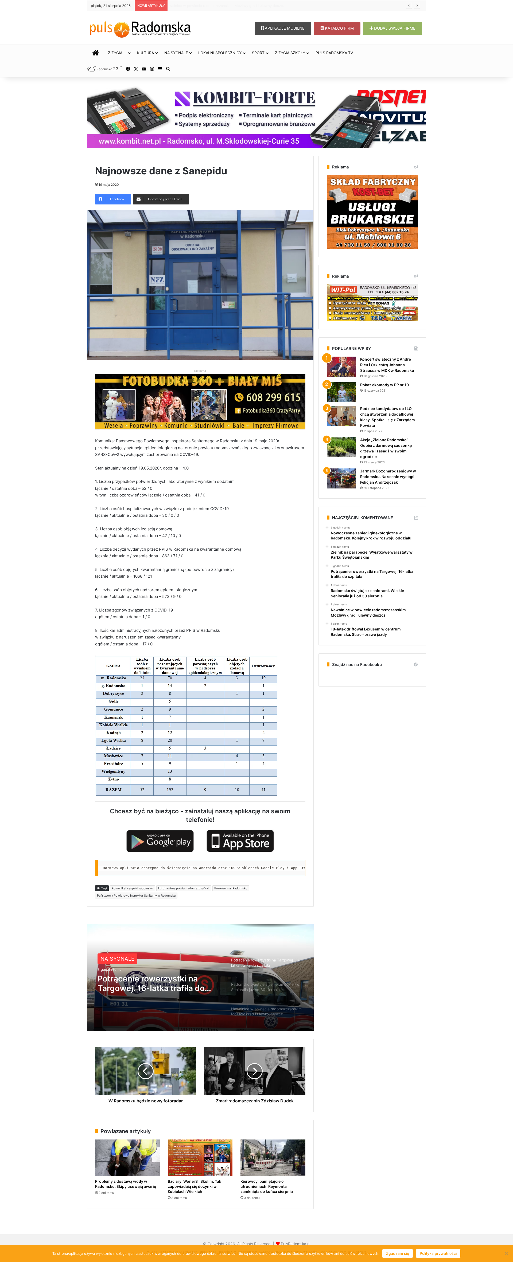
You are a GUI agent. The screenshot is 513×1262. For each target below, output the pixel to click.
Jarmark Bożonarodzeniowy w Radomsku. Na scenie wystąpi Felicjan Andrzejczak (388, 476)
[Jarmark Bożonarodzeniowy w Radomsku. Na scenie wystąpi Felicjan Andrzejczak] (341, 478)
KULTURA (145, 52)
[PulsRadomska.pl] (140, 28)
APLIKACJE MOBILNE (284, 28)
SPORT (258, 52)
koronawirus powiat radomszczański (183, 888)
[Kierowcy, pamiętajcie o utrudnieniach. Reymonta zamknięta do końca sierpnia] (272, 1157)
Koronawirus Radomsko (230, 888)
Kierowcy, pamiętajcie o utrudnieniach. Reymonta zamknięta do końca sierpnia (266, 1186)
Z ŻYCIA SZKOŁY (290, 52)
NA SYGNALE (176, 52)
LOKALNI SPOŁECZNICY (220, 52)
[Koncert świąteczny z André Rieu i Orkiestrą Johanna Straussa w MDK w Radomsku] (341, 367)
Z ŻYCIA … (117, 52)
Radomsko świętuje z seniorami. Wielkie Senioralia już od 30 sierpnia (159, 983)
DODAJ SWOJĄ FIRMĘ (394, 28)
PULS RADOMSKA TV (334, 52)
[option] (200, 977)
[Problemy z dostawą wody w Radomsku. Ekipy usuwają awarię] (127, 1157)
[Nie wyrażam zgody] (506, 1253)
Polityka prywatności (438, 1253)
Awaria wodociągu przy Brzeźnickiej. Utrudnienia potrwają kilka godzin (228, 5)
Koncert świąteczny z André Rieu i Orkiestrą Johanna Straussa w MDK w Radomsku (387, 365)
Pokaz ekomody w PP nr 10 (384, 384)
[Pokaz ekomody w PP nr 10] (341, 392)
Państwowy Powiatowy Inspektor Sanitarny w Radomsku (136, 895)
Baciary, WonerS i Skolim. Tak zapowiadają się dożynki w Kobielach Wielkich (194, 1186)
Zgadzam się (397, 1253)
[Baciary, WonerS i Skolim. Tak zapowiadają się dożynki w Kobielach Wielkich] (200, 1157)
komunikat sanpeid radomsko (132, 888)
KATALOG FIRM (339, 28)
